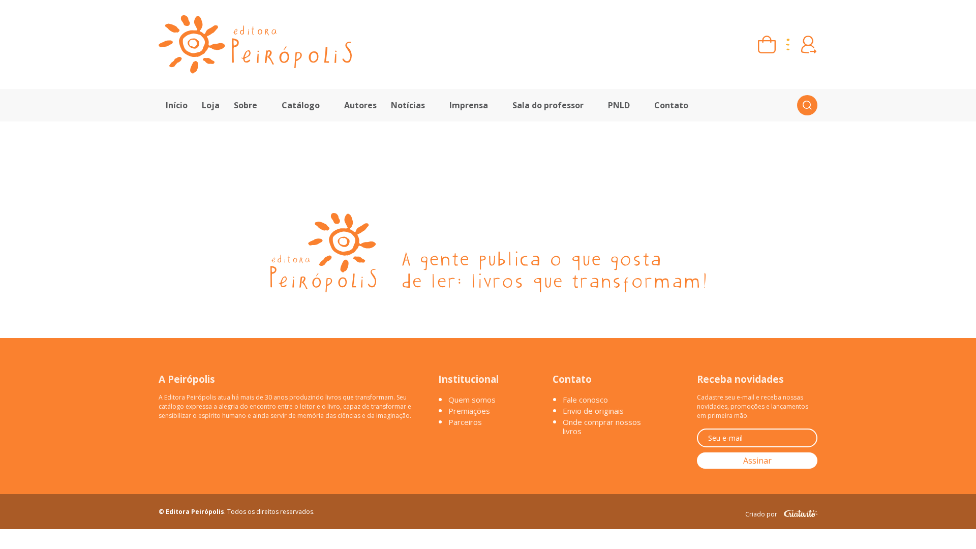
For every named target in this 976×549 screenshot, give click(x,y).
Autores (360, 105)
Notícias (408, 105)
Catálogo (301, 105)
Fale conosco (585, 399)
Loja (211, 105)
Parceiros (465, 421)
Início (177, 105)
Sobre (245, 105)
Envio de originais (593, 410)
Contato (671, 105)
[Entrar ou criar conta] (808, 44)
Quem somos (472, 399)
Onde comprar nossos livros (602, 426)
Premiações (469, 410)
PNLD (619, 105)
